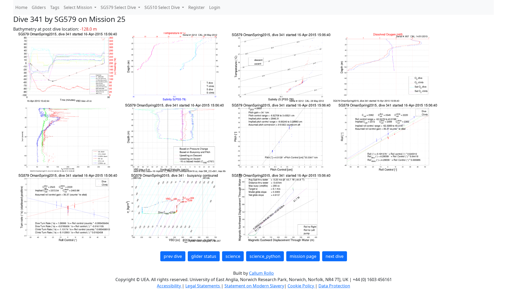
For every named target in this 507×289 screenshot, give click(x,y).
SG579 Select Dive (119, 7)
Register (196, 7)
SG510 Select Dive (162, 7)
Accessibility (169, 286)
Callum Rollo (261, 273)
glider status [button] (203, 256)
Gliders (39, 7)
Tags (54, 7)
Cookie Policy (301, 286)
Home (21, 7)
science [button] (233, 256)
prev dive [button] (173, 256)
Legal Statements (203, 286)
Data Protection (334, 286)
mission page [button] (303, 256)
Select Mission (78, 7)
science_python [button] (265, 256)
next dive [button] (335, 256)
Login (214, 7)
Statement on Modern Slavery (254, 286)
